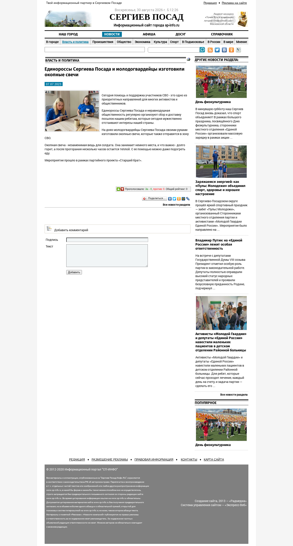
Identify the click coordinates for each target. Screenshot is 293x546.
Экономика (142, 42)
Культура (160, 42)
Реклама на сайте (234, 3)
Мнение (241, 42)
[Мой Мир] (183, 199)
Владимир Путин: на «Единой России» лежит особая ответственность (218, 244)
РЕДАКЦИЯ (77, 459)
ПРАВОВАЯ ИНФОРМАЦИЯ (153, 459)
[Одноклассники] (179, 199)
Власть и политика (75, 42)
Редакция (210, 3)
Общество (124, 42)
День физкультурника (213, 102)
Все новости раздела (176, 204)
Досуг (181, 34)
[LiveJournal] (188, 199)
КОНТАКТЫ (189, 459)
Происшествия (102, 42)
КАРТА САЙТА (214, 459)
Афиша (149, 34)
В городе (52, 42)
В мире (228, 42)
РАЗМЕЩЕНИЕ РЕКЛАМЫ (110, 459)
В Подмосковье (193, 42)
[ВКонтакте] (170, 199)
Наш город (68, 34)
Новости (112, 34)
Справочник (222, 34)
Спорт (174, 42)
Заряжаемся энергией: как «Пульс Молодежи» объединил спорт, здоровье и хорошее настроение (220, 188)
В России (214, 42)
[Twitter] (174, 199)
